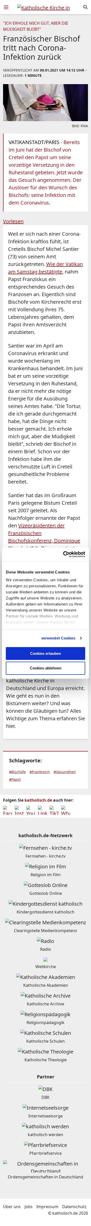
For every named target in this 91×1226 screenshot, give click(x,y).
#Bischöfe (17, 771)
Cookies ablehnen (45, 668)
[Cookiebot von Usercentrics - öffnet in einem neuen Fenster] (64, 554)
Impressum (47, 1206)
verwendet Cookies (58, 638)
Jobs (29, 1206)
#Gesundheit (65, 771)
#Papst (15, 779)
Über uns (12, 1206)
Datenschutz (74, 1206)
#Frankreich (40, 771)
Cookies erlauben (45, 653)
